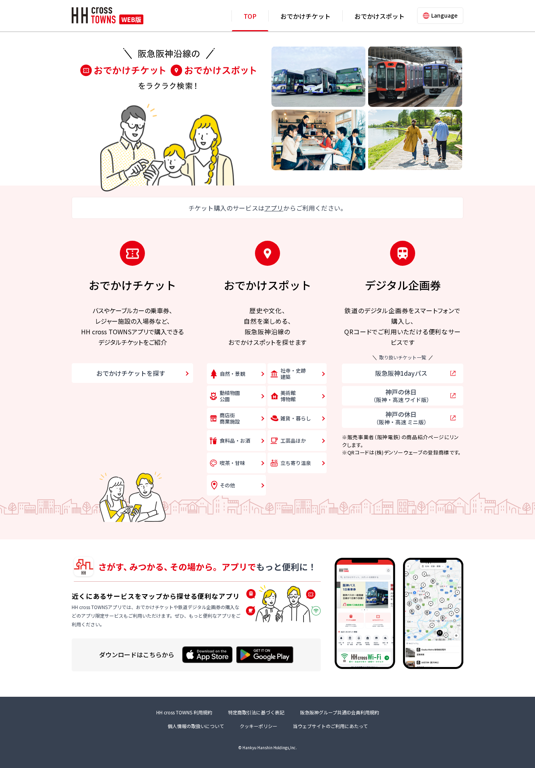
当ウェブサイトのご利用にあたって (330, 726)
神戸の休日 (401, 395)
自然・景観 (232, 373)
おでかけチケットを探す (130, 373)
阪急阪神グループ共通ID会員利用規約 (339, 712)
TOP (250, 16)
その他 (227, 485)
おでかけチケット (305, 16)
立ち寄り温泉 (295, 463)
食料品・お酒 (235, 440)
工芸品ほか (293, 440)
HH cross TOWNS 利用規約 (184, 712)
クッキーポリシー (258, 726)
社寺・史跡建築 (293, 373)
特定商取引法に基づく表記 (256, 712)
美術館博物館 (288, 396)
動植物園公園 (230, 396)
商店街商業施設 (230, 418)
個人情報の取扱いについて (196, 726)
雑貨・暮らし (295, 418)
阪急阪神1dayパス (401, 373)
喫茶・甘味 (232, 463)
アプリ (273, 208)
